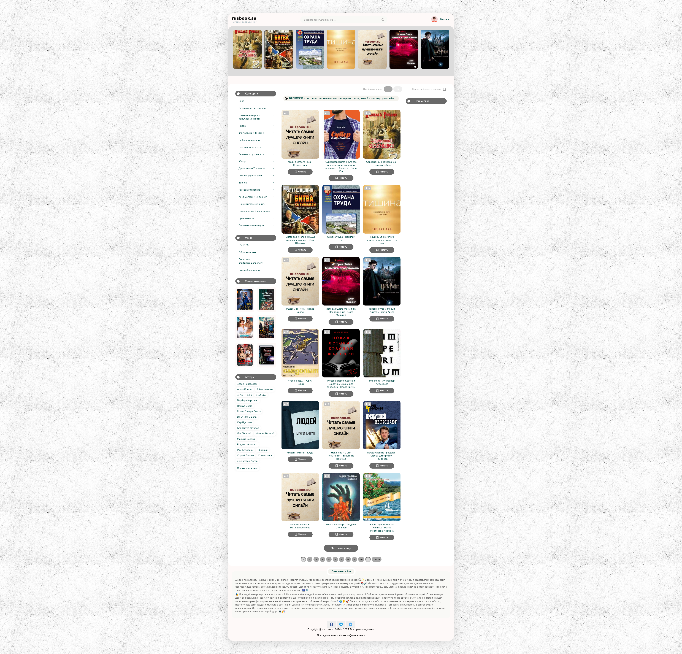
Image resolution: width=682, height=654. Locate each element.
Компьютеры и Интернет (253, 197)
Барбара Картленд (247, 400)
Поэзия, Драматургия (251, 175)
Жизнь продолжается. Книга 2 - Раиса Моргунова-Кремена (381, 528)
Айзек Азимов (265, 389)
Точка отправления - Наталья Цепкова (300, 526)
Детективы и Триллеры (252, 168)
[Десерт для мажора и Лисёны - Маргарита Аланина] (244, 327)
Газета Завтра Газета (249, 411)
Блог (241, 101)
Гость (443, 19)
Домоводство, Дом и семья (254, 211)
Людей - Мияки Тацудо (300, 452)
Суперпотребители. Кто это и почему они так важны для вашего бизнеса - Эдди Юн (341, 166)
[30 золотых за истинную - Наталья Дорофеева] (266, 327)
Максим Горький (265, 433)
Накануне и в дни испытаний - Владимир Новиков (341, 456)
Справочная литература (252, 108)
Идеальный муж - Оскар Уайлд (300, 310)
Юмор (242, 161)
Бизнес (243, 182)
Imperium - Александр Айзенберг (382, 382)
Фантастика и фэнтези (251, 133)
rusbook (244, 19)
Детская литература (250, 147)
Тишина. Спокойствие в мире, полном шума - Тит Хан (382, 240)
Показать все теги (247, 468)
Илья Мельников (246, 417)
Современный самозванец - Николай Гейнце (382, 163)
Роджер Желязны (247, 444)
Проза (242, 126)
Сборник (262, 450)
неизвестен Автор (247, 461)
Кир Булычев (244, 422)
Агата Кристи (244, 389)
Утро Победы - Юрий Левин (300, 382)
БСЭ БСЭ (261, 395)
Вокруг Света (244, 406)
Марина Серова (246, 439)
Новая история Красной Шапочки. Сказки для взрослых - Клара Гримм (341, 384)
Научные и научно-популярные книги (249, 116)
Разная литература (249, 189)
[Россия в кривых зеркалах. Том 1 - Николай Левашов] (266, 355)
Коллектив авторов (248, 428)
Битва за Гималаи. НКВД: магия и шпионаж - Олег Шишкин (300, 240)
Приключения (246, 218)
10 (361, 559)
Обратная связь (247, 252)
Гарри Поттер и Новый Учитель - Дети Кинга (382, 310)
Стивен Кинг (265, 455)
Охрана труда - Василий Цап (341, 238)
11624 (377, 559)
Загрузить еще (341, 548)
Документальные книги (252, 204)
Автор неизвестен (247, 384)
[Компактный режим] (388, 89)
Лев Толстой (244, 433)
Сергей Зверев (245, 455)
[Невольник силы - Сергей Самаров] (266, 299)
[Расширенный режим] (397, 89)
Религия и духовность (251, 154)
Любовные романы (249, 140)
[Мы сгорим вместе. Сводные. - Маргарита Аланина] (244, 355)
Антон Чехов (244, 395)
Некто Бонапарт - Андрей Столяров (341, 526)
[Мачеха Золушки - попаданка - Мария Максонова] (244, 299)
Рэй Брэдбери (245, 450)
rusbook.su (328, 629)
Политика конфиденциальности (251, 261)
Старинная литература (251, 225)
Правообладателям (249, 270)
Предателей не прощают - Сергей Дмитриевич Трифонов (382, 456)
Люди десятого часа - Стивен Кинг (300, 163)
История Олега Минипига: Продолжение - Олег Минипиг (341, 312)
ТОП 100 (243, 245)
